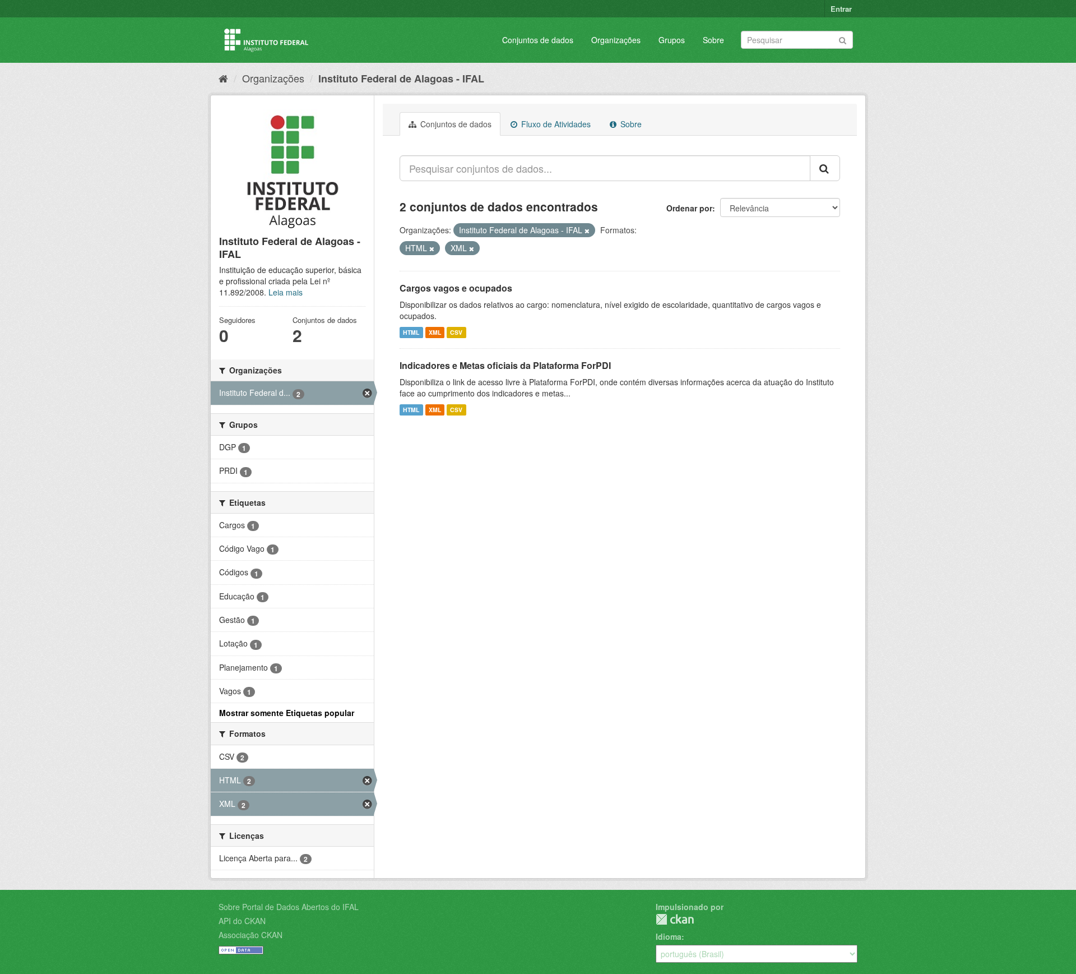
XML (435, 332)
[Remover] (587, 230)
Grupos (671, 39)
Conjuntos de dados (537, 39)
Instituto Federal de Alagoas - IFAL (401, 78)
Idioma (668, 936)
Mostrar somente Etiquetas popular (286, 712)
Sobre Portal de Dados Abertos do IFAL (289, 906)
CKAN (675, 919)
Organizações (616, 39)
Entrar (841, 8)
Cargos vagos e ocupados (456, 287)
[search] (825, 168)
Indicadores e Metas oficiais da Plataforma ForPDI (505, 365)
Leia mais (285, 292)
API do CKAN (242, 920)
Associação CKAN (250, 934)
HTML (411, 332)
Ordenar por (689, 208)
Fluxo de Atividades (555, 124)
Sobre (713, 39)
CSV (456, 332)
